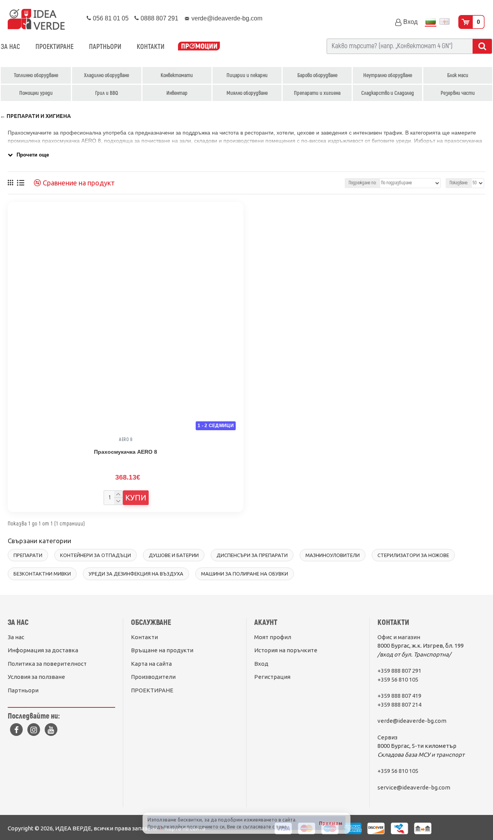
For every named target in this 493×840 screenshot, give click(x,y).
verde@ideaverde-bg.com (411, 720)
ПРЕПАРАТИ (27, 555)
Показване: (458, 183)
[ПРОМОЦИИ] (199, 47)
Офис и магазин (398, 637)
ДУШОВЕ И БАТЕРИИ (174, 555)
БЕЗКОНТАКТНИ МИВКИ (42, 573)
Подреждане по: (362, 183)
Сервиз (387, 737)
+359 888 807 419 (399, 695)
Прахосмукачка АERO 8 (125, 452)
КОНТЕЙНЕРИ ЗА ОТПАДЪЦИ (95, 555)
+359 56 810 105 (397, 679)
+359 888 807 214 (399, 704)
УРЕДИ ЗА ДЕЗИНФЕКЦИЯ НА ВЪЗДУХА (136, 573)
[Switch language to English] (444, 22)
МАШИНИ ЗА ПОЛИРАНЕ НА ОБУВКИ (244, 573)
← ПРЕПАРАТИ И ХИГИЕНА (35, 116)
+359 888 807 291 (399, 670)
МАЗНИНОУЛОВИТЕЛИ (332, 555)
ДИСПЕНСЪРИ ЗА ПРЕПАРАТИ (252, 555)
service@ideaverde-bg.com (413, 787)
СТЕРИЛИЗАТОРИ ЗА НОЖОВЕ (413, 555)
